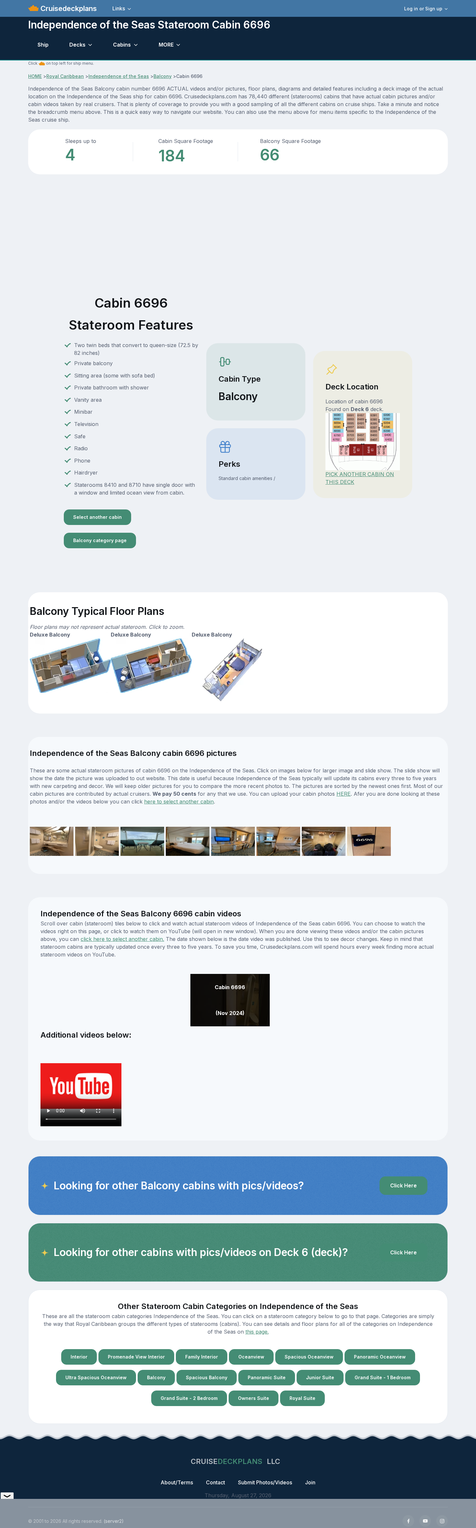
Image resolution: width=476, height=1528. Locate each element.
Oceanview (251, 1356)
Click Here (403, 1185)
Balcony (162, 76)
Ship (43, 44)
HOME (35, 76)
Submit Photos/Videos (265, 1482)
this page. (257, 1331)
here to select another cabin (179, 801)
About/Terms (177, 1482)
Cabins (122, 44)
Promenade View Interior (136, 1356)
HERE (343, 794)
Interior (79, 1356)
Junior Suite (320, 1377)
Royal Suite (302, 1398)
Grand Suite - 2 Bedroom (189, 1398)
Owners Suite (253, 1398)
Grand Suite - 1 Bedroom (383, 1377)
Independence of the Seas (118, 76)
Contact (215, 1482)
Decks (77, 44)
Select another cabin (97, 517)
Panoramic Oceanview (380, 1356)
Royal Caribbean (65, 76)
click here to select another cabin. (122, 939)
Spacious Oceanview (309, 1356)
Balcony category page (100, 540)
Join (310, 1482)
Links (118, 8)
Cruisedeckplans (68, 8)
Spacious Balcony (206, 1377)
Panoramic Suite (267, 1377)
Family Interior (201, 1356)
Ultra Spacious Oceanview (96, 1377)
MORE (166, 44)
